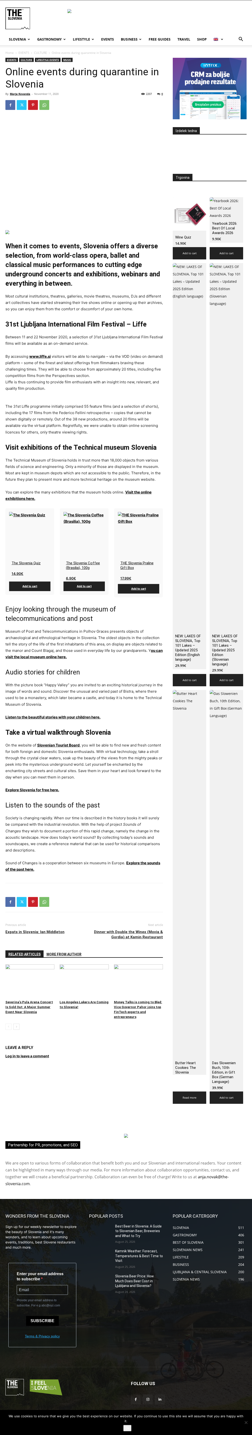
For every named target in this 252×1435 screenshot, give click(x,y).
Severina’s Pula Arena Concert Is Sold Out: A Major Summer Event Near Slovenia (29, 1007)
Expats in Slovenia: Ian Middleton (34, 932)
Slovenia (17, 39)
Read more (189, 1097)
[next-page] (16, 1027)
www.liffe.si (40, 356)
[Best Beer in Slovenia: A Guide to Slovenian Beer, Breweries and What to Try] (100, 1232)
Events (107, 39)
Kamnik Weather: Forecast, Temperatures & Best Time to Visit (139, 1256)
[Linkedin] (160, 1399)
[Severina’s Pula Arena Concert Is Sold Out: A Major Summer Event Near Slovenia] (29, 981)
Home (9, 53)
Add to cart (29, 586)
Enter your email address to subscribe (40, 1276)
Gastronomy (49, 39)
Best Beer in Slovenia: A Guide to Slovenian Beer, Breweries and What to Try (138, 1231)
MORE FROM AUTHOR (64, 954)
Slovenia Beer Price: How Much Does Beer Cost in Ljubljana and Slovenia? (134, 1281)
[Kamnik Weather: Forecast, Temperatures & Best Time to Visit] (100, 1256)
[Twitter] (22, 105)
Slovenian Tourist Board (58, 745)
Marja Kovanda (20, 94)
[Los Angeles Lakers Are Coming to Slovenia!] (84, 981)
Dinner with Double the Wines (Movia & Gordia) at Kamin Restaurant (128, 934)
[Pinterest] (33, 105)
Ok (127, 1428)
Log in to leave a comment (27, 1056)
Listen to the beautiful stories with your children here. (52, 717)
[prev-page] (8, 1027)
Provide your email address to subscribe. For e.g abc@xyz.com (38, 1303)
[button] (241, 39)
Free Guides (160, 39)
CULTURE (40, 53)
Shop (202, 39)
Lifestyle (81, 39)
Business (129, 39)
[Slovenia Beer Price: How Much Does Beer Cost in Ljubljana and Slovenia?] (100, 1281)
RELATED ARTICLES (24, 954)
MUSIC (67, 59)
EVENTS (23, 53)
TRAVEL (183, 39)
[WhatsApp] (44, 105)
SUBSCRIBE (42, 1321)
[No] (245, 1422)
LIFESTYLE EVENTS (47, 59)
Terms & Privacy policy (42, 1336)
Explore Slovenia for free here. (32, 790)
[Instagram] (148, 1399)
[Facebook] (10, 105)
